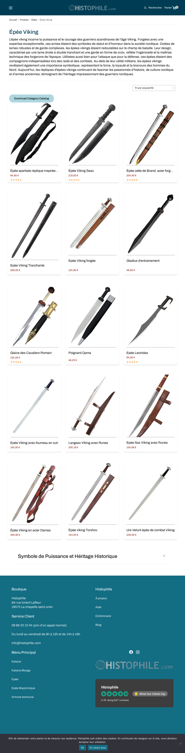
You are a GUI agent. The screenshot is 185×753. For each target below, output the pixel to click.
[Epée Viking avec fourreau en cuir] (34, 406)
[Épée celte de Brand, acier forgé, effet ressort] (150, 133)
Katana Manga (21, 670)
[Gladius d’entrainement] (150, 223)
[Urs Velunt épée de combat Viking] (150, 493)
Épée (34, 20)
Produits (24, 20)
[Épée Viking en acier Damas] (34, 493)
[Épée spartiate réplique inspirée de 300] (34, 133)
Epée (15, 679)
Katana (16, 661)
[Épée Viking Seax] (92, 133)
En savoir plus (98, 747)
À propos (101, 598)
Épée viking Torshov (82, 530)
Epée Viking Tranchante (27, 265)
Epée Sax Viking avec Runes (147, 442)
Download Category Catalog (31, 98)
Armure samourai (23, 696)
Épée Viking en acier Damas (30, 530)
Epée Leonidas (137, 353)
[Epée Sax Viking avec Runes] (150, 406)
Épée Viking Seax (81, 171)
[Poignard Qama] (92, 316)
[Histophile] (92, 7)
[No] (180, 743)
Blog (98, 624)
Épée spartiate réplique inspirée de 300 (38, 171)
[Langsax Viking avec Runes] (92, 406)
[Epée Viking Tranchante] (34, 226)
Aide (98, 607)
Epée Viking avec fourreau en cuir (34, 443)
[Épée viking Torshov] (92, 493)
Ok (82, 747)
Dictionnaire (103, 616)
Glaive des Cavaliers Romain (31, 353)
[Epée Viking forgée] (92, 223)
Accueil (13, 20)
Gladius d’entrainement (143, 261)
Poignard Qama (79, 353)
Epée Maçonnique (23, 688)
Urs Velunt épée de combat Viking (150, 530)
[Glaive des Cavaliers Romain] (34, 316)
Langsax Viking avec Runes (88, 443)
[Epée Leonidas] (150, 316)
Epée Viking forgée (82, 261)
